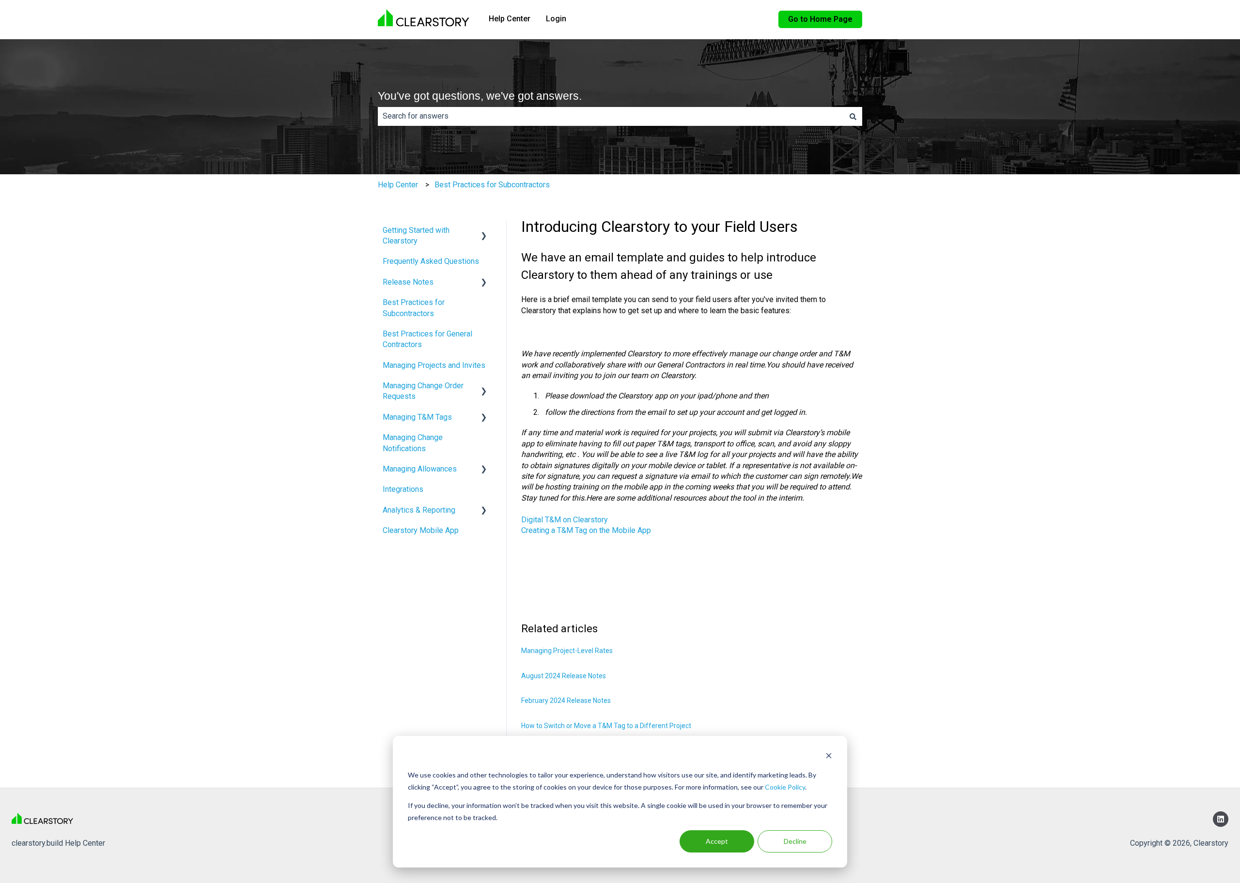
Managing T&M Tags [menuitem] (417, 417)
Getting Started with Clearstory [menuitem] (416, 235)
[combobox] (611, 116)
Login (556, 18)
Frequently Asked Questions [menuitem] (431, 261)
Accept (717, 841)
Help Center (509, 18)
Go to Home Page (820, 19)
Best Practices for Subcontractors (492, 184)
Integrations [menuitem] (403, 489)
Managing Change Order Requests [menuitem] (423, 391)
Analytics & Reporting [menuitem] (419, 510)
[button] (484, 231)
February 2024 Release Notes (566, 700)
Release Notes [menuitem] (408, 282)
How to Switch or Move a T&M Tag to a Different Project (606, 726)
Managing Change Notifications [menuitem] (413, 443)
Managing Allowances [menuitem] (420, 468)
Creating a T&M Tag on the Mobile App (586, 530)
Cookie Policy (785, 787)
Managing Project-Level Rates (567, 651)
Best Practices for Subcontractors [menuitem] (414, 308)
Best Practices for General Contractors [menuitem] (427, 339)
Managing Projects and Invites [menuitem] (434, 365)
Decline (795, 841)
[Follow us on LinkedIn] (1220, 819)
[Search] (853, 116)
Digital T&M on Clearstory (564, 519)
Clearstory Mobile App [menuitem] (421, 530)
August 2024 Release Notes (563, 676)
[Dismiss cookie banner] (828, 757)
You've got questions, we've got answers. (480, 96)
